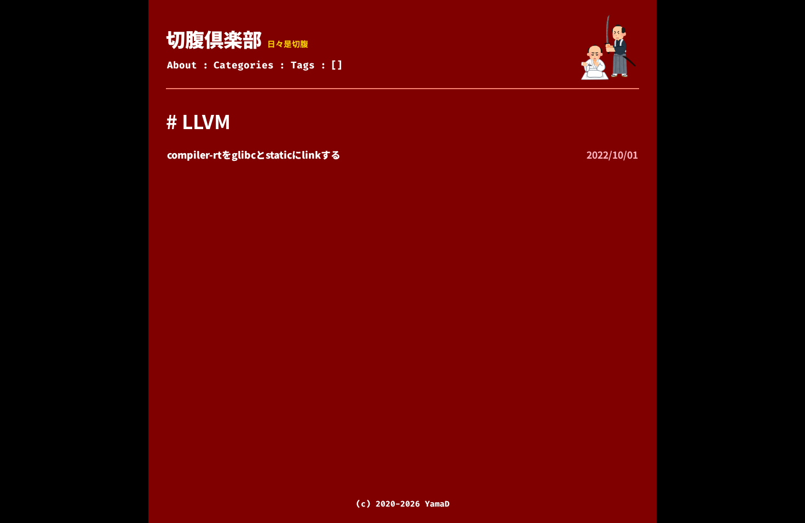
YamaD (437, 503)
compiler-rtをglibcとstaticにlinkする (254, 154)
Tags (303, 65)
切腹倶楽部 (214, 39)
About (182, 65)
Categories (244, 65)
